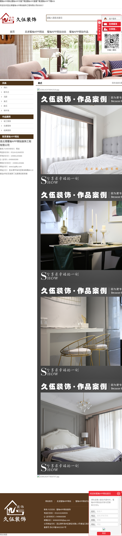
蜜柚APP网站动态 (56, 32)
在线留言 (113, 24)
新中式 (6, 92)
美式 (5, 101)
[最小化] (118, 493)
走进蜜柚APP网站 (34, 32)
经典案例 (7, 130)
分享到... (113, 29)
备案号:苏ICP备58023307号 (55, 527)
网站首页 (49, 501)
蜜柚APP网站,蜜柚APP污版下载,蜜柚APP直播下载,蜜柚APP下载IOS (27, 1)
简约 (5, 88)
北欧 (5, 97)
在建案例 (7, 126)
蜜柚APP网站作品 (78, 32)
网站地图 (3, 535)
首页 (12, 32)
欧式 (5, 106)
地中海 (6, 111)
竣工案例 (7, 121)
